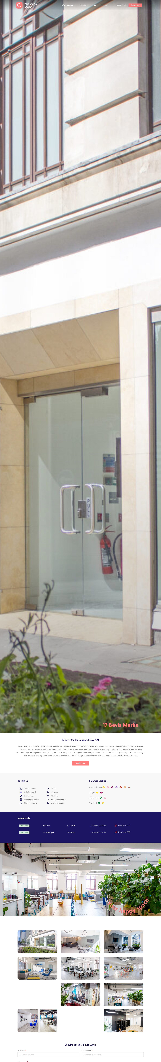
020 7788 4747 (121, 5)
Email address (86, 1050)
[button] (24, 826)
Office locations (67, 5)
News (95, 5)
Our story (83, 5)
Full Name (21, 1050)
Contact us (105, 5)
